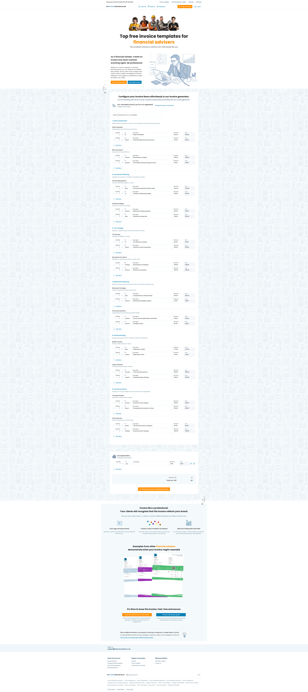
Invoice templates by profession (115, 680)
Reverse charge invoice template (115, 685)
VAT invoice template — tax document (146, 685)
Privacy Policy (111, 689)
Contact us (158, 663)
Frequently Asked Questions (115, 663)
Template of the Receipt (173, 685)
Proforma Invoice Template (191, 682)
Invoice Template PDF (188, 680)
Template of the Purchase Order (136, 682)
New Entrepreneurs (113, 667)
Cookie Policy (120, 689)
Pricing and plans (112, 661)
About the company (160, 661)
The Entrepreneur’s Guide (178, 2)
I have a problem (164, 2)
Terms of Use (129, 689)
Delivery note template (130, 685)
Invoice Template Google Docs (173, 680)
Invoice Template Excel (129, 680)
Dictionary (199, 2)
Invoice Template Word (142, 680)
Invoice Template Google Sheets (157, 680)
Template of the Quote (151, 682)
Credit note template (161, 685)
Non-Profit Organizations (114, 665)
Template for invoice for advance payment (118, 682)
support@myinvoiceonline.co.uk (119, 649)
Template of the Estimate (178, 682)
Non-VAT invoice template (164, 682)
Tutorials (190, 2)
